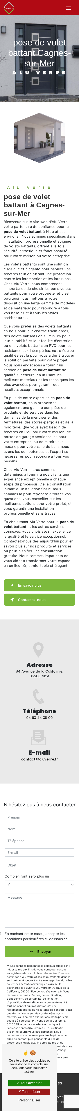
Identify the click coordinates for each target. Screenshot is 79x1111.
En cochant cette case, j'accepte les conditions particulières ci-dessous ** (36, 936)
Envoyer (44, 951)
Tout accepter (30, 1083)
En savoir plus (30, 585)
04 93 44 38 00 (39, 717)
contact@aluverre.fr (39, 759)
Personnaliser (29, 1100)
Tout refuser (30, 1092)
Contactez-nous (32, 599)
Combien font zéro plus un (27, 876)
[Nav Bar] (68, 7)
